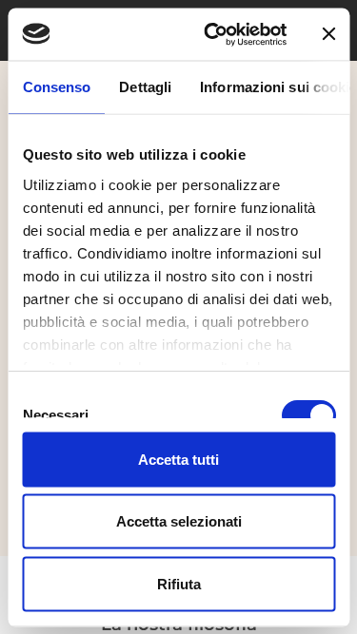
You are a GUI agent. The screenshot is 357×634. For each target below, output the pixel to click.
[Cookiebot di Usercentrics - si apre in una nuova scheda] (213, 34)
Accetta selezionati (179, 521)
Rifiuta (179, 583)
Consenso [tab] (56, 87)
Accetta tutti (178, 459)
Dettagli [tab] (145, 87)
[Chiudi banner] (328, 34)
